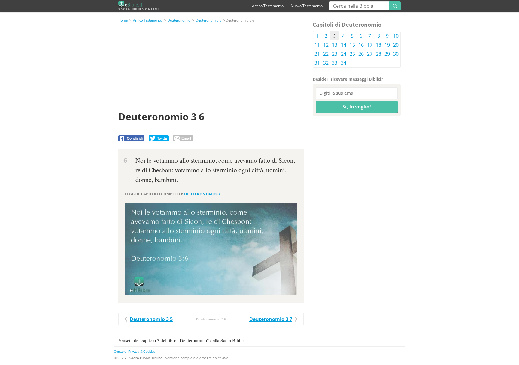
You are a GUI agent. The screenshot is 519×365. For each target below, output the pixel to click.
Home (123, 20)
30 (396, 54)
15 (352, 45)
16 (361, 45)
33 (334, 63)
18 (378, 45)
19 (387, 45)
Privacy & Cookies (141, 351)
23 (334, 54)
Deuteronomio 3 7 (270, 319)
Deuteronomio (179, 20)
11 (317, 45)
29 (387, 54)
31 (317, 63)
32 (326, 63)
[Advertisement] (211, 68)
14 (343, 45)
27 (369, 54)
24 (343, 54)
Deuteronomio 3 (208, 20)
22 (326, 54)
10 (396, 36)
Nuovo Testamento (307, 5)
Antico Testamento (268, 5)
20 (396, 45)
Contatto (120, 351)
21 (317, 54)
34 (343, 63)
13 (334, 45)
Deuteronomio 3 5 (151, 319)
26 (361, 54)
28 (378, 54)
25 (352, 54)
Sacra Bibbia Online (138, 9)
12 (326, 45)
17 (369, 45)
